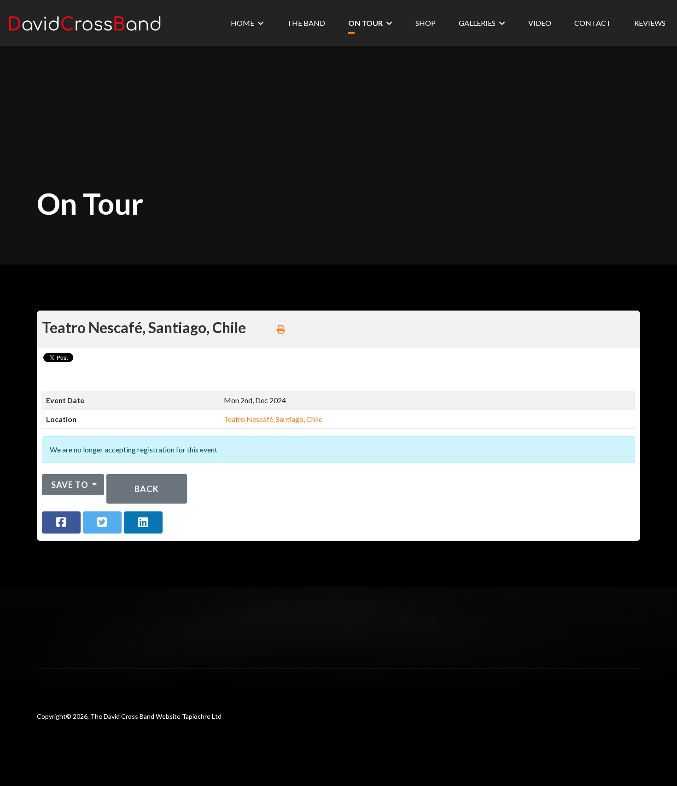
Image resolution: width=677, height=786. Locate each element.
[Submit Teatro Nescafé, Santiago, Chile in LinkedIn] (143, 522)
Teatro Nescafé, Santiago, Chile (273, 419)
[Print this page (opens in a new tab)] (281, 329)
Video (539, 22)
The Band (306, 22)
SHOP (425, 22)
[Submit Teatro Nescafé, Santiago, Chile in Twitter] (102, 522)
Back (146, 489)
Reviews (649, 22)
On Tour (365, 22)
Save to (69, 485)
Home (242, 22)
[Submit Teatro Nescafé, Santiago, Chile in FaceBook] (61, 522)
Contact (592, 22)
